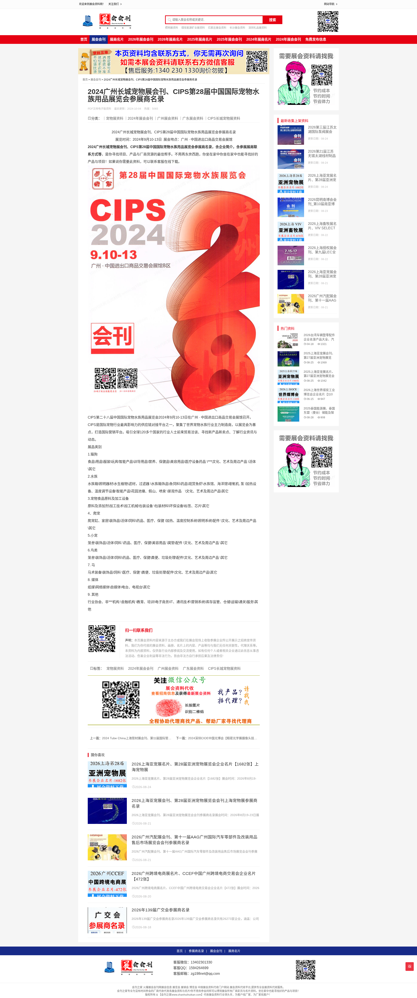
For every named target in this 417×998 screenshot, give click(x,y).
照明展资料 (171, 27)
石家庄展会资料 (217, 27)
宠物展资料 (115, 668)
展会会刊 (99, 39)
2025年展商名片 (199, 39)
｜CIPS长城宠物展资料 (222, 118)
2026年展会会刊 (140, 39)
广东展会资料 (193, 668)
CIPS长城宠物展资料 (224, 668)
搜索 (272, 20)
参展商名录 (196, 951)
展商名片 (117, 39)
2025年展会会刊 (229, 39)
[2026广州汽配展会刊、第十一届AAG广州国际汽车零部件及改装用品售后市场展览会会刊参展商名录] (107, 859)
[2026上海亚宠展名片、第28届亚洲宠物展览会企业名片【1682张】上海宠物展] (107, 786)
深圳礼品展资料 (257, 27)
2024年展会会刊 (288, 39)
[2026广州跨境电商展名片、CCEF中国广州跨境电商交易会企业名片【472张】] (107, 895)
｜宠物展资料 (113, 118)
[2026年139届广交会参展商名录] (107, 932)
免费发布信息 (315, 39)
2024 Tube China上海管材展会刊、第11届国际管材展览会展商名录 (147, 738)
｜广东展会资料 (191, 118)
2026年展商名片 (170, 39)
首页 (83, 39)
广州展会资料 (168, 668)
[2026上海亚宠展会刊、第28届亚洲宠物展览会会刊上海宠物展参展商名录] (107, 823)
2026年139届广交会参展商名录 (161, 910)
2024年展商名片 (258, 39)
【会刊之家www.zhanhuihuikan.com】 (181, 994)
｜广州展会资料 (166, 118)
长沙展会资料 (237, 27)
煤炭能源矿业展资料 (193, 27)
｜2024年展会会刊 (138, 118)
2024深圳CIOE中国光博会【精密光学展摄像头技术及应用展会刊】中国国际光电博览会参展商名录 (254, 738)
